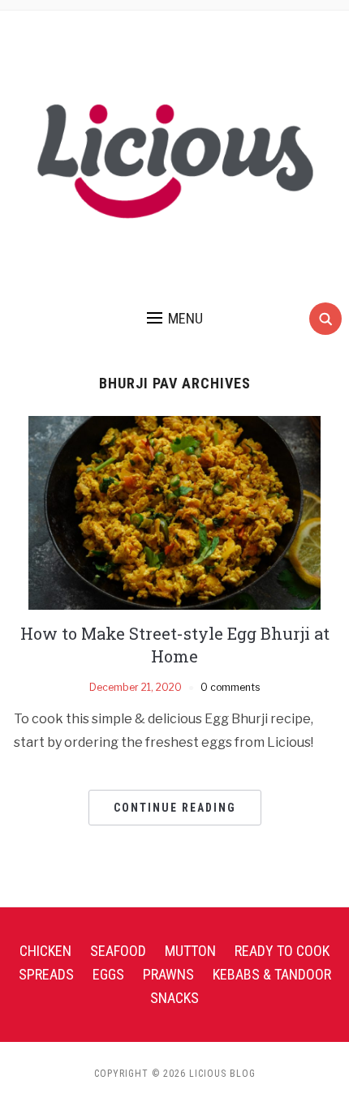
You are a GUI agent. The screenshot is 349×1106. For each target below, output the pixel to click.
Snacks (174, 997)
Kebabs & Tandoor (272, 974)
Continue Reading (175, 807)
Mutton (190, 950)
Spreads (46, 974)
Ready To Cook (282, 950)
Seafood (118, 950)
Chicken (45, 950)
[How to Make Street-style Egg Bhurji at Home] (174, 512)
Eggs (108, 974)
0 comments (230, 687)
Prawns (168, 974)
